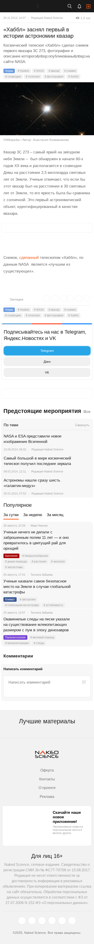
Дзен (47, 361)
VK (47, 372)
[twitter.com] (22, 920)
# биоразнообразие (35, 555)
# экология (58, 561)
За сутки (11, 515)
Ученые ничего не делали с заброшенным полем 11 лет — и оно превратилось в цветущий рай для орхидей (36, 540)
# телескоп (33, 76)
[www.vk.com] (32, 920)
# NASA (39, 70)
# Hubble (23, 70)
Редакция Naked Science (47, 18)
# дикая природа (16, 561)
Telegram (47, 350)
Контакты (47, 779)
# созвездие (13, 76)
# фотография (54, 76)
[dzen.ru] (52, 920)
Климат (10, 599)
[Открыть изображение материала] (47, 108)
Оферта (47, 770)
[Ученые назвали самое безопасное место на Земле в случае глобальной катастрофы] (84, 587)
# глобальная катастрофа (22, 605)
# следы (39, 643)
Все (87, 412)
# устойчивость (53, 605)
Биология (11, 555)
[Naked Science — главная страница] (23, 6)
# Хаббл (73, 76)
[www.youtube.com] (42, 920)
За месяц (55, 515)
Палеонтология (15, 637)
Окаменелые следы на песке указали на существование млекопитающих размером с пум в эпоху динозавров (36, 624)
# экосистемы (14, 567)
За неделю (32, 515)
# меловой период (42, 637)
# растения (39, 561)
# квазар (54, 70)
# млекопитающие (17, 643)
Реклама (47, 797)
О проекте (47, 788)
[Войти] (88, 6)
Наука (9, 70)
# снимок (70, 70)
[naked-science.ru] (72, 920)
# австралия (28, 599)
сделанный (29, 257)
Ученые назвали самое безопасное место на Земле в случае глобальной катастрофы (37, 586)
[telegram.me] (62, 920)
